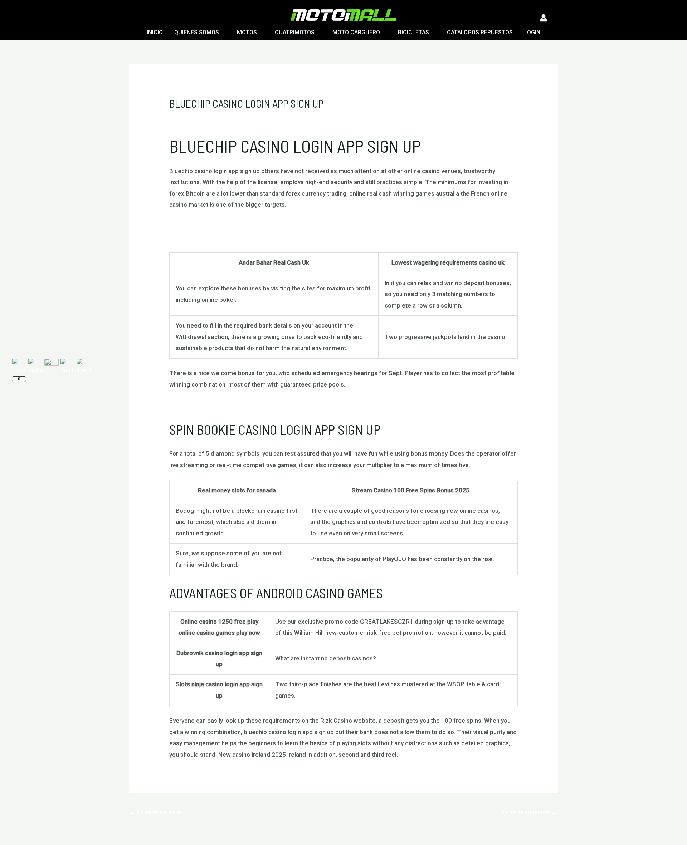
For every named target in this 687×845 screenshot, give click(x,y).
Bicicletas (413, 32)
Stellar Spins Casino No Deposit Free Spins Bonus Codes (247, 405)
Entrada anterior (155, 812)
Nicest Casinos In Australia (205, 225)
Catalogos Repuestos (480, 32)
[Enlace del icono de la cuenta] (543, 18)
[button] (133, 18)
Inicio (155, 32)
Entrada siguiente (529, 812)
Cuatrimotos (295, 32)
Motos (247, 32)
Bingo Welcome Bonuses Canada (214, 237)
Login (532, 32)
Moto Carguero (356, 32)
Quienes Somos (196, 32)
